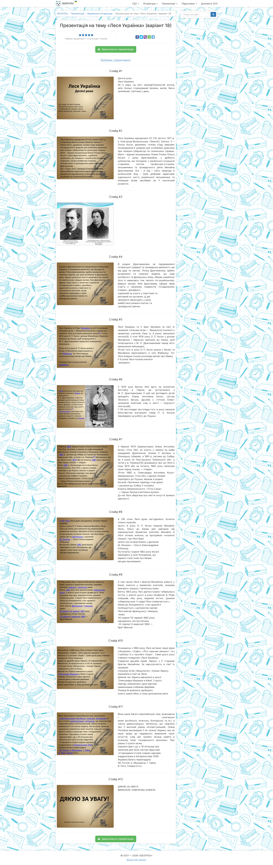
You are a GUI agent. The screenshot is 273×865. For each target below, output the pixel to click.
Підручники (188, 3)
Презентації (169, 3)
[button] (115, 49)
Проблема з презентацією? (116, 60)
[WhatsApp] (149, 37)
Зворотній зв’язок (136, 859)
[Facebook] (137, 37)
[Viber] (145, 37)
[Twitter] (141, 37)
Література (149, 3)
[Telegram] (153, 37)
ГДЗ (134, 3)
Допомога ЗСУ (209, 3)
